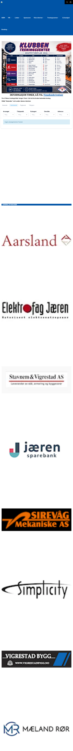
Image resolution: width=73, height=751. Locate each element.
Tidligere (31, 105)
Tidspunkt (20, 111)
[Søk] (67, 2)
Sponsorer (27, 18)
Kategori (33, 111)
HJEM (3, 18)
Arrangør (6, 111)
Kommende (14, 105)
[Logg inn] (70, 2)
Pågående (23, 105)
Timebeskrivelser (53, 95)
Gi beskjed (65, 18)
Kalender (5, 105)
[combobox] (9, 114)
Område (47, 111)
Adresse (60, 111)
